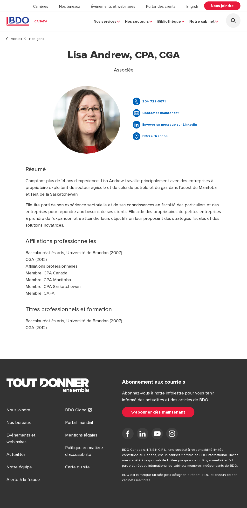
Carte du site (77, 467)
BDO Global (76, 410)
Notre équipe (19, 467)
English (192, 6)
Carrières (40, 6)
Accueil (16, 39)
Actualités (16, 454)
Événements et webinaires (113, 6)
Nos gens (36, 39)
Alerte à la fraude (23, 479)
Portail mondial (79, 422)
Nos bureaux (69, 6)
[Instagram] (172, 434)
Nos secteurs (137, 21)
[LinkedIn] (142, 434)
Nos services (105, 21)
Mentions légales (81, 435)
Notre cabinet (202, 21)
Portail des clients (161, 6)
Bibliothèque (169, 21)
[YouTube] (157, 434)
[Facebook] (128, 434)
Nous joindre (18, 410)
